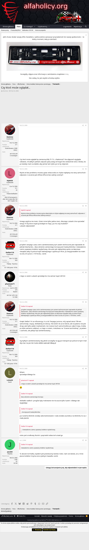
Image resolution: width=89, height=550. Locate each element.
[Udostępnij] (83, 125)
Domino (5, 91)
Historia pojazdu (40, 30)
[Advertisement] (44, 108)
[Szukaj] (86, 27)
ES (16, 461)
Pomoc (71, 516)
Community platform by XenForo (44, 520)
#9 (86, 440)
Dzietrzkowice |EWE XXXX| (11, 149)
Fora (18, 26)
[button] (34, 27)
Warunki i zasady (46, 516)
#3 (86, 206)
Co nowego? (28, 26)
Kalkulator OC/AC (27, 30)
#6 (86, 302)
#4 (86, 241)
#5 (86, 272)
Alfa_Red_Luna (8, 516)
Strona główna (8, 26)
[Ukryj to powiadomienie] (86, 35)
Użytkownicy (42, 26)
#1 (86, 125)
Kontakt (37, 516)
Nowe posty (5, 30)
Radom (15, 292)
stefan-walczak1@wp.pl (47, 343)
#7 (86, 337)
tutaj (66, 74)
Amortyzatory (6, 511)
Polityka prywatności (60, 516)
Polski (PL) (21, 516)
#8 (86, 368)
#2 (86, 169)
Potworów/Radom (12, 194)
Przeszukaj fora (15, 30)
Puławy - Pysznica (12, 264)
